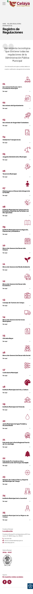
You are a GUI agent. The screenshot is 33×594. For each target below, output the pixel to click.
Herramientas (7, 26)
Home (4, 24)
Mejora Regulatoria (14, 24)
